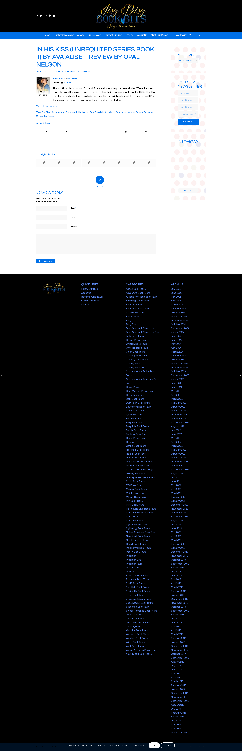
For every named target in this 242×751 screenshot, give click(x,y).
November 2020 (179, 509)
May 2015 (176, 724)
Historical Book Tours (137, 450)
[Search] (198, 35)
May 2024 (176, 344)
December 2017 (179, 646)
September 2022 (180, 422)
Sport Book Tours (135, 595)
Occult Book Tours (136, 544)
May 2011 (176, 728)
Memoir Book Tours (136, 489)
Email (73, 217)
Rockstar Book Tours (137, 575)
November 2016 (179, 697)
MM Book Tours (134, 501)
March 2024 (177, 352)
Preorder (131, 556)
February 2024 (178, 356)
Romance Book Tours (137, 579)
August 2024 (177, 332)
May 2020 (176, 532)
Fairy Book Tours (135, 422)
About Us (86, 293)
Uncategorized (134, 626)
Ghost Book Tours (136, 438)
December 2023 (179, 363)
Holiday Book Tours (136, 454)
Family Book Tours (136, 430)
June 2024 (176, 340)
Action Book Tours (136, 289)
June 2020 (176, 528)
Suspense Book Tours (138, 607)
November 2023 (179, 367)
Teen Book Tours (135, 614)
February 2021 (178, 497)
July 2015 (176, 720)
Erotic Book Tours (135, 410)
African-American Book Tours (142, 297)
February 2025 (178, 309)
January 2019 (178, 595)
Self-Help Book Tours (137, 587)
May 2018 (176, 626)
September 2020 (180, 516)
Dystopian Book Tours (138, 403)
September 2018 (180, 611)
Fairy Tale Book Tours (137, 426)
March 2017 (177, 681)
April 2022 (176, 442)
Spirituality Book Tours (138, 591)
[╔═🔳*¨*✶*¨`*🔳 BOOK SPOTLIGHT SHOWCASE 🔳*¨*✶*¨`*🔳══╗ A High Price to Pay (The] (183, 161)
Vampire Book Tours (137, 630)
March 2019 (177, 587)
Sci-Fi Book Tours (135, 583)
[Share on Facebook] (46, 132)
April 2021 (176, 489)
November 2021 (179, 461)
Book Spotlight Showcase (140, 328)
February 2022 (178, 450)
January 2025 (178, 312)
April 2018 (176, 630)
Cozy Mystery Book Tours (139, 391)
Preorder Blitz (133, 560)
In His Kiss (58, 78)
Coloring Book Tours (137, 356)
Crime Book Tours (135, 395)
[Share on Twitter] (66, 132)
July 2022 (176, 430)
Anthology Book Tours (138, 301)
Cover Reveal (133, 387)
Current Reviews (90, 301)
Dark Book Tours (135, 399)
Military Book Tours (136, 497)
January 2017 (178, 689)
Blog (128, 320)
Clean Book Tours (135, 352)
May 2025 (176, 297)
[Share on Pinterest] (106, 132)
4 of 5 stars (70, 82)
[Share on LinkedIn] (126, 132)
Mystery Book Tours (136, 524)
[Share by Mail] (146, 132)
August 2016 (177, 705)
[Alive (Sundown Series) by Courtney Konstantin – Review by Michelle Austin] (103, 163)
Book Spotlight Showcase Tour (142, 332)
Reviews (71, 71)
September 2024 (180, 328)
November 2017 (179, 650)
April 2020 (176, 536)
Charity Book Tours (136, 340)
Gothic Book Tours (136, 446)
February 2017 (178, 685)
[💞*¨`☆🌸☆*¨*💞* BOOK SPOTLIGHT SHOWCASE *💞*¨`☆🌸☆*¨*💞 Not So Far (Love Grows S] (183, 172)
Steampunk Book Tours (138, 599)
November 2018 (179, 603)
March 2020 (177, 540)
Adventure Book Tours (138, 293)
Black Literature (134, 316)
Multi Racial (132, 516)
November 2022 (179, 414)
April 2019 (176, 583)
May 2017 (176, 673)
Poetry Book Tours (136, 552)
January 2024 (178, 359)
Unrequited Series (45, 116)
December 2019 (179, 552)
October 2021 (178, 465)
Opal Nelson (85, 71)
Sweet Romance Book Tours (141, 611)
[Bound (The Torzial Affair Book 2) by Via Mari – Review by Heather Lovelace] (88, 163)
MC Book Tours (134, 485)
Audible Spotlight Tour (138, 309)
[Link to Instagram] (45, 16)
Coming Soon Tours (136, 367)
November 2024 (179, 320)
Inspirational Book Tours (139, 461)
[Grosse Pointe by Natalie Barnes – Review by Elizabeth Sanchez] (133, 163)
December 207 (179, 732)
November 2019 (179, 556)
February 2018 (178, 638)
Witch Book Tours (135, 642)
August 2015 (177, 716)
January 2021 (178, 501)
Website (74, 226)
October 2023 (178, 371)
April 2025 (176, 301)
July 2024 (176, 336)
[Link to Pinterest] (50, 16)
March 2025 (177, 304)
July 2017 (176, 666)
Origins (131, 112)
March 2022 (177, 446)
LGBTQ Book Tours (136, 473)
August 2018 (177, 614)
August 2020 (177, 520)
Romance (148, 112)
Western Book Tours (137, 638)
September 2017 (180, 658)
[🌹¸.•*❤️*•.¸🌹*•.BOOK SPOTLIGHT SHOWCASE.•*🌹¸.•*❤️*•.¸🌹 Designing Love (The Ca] (183, 182)
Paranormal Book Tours (139, 548)
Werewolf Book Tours (137, 634)
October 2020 (178, 512)
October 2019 (178, 560)
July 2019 (176, 571)
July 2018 (176, 618)
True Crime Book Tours (138, 622)
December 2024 (179, 316)
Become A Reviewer (92, 297)
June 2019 (176, 575)
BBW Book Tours (135, 312)
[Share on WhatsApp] (86, 132)
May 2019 (176, 579)
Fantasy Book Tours (137, 434)
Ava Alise (72, 78)
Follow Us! (188, 190)
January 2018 (178, 642)
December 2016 (179, 693)
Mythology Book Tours (138, 528)
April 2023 (176, 395)
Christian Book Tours (137, 348)
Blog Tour (131, 324)
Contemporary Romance (63, 112)
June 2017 (176, 669)
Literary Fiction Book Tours (140, 477)
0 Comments (57, 71)
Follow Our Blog (89, 289)
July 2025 (176, 289)
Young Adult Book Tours (139, 654)
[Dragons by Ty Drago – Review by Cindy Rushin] (2, 375)
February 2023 (178, 403)
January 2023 (178, 407)
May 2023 (176, 391)
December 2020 (179, 505)
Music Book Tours (135, 520)
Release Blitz (133, 567)
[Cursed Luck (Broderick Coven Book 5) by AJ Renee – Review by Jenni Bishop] (118, 163)
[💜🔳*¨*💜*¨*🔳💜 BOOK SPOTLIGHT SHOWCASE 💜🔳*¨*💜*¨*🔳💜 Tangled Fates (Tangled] (194, 172)
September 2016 (180, 701)
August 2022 (177, 426)
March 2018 (177, 634)
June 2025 (176, 293)
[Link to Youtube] (54, 16)
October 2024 (178, 324)
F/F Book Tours (134, 414)
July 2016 (176, 709)
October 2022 (178, 418)
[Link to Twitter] (41, 16)
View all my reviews (46, 106)
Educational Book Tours (139, 407)
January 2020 (178, 548)
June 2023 (176, 387)
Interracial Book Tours (138, 465)
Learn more (168, 745)
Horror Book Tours (136, 458)
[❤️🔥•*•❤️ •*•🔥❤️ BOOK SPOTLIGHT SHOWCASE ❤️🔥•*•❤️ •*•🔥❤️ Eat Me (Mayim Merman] (194, 182)
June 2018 (176, 622)
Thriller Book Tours (136, 618)
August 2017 (177, 662)
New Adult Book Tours (138, 536)
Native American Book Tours (141, 532)
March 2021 (177, 493)
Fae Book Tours (134, 418)
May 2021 (176, 485)
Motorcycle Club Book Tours (141, 509)
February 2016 (178, 713)
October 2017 (178, 654)
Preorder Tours (134, 564)
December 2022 (179, 410)
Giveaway (131, 442)
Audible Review (134, 304)
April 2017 (176, 677)
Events (85, 304)
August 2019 (177, 567)
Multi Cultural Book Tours (139, 512)
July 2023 (176, 383)
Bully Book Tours (135, 336)
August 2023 (177, 379)
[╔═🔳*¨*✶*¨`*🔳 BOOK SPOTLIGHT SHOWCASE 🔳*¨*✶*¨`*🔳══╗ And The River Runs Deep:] (183, 150)
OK (154, 745)
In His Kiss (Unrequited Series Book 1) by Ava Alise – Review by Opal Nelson (95, 57)
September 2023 (180, 375)
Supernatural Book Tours (139, 603)
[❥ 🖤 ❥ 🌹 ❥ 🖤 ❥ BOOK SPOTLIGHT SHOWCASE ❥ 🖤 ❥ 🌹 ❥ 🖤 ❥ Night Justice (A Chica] (194, 150)
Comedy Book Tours (137, 359)
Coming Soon (133, 363)
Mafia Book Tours (135, 481)
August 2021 (177, 473)
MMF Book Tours (135, 505)
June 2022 (176, 434)
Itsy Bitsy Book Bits (95, 112)
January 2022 (178, 454)
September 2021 (180, 469)
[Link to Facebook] (37, 16)
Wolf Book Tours (135, 646)
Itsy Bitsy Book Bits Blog (139, 469)
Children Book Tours (136, 344)
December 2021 (179, 458)
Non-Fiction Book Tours (138, 540)
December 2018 (179, 599)
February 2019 (178, 591)
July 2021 (176, 477)
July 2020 (176, 524)
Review (139, 112)
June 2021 (110, 112)
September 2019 (180, 564)
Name (73, 208)
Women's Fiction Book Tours (141, 650)
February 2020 (178, 544)
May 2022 (176, 438)
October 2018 (178, 607)
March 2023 (177, 399)
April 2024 (176, 348)
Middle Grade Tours (136, 493)
